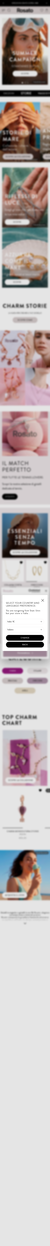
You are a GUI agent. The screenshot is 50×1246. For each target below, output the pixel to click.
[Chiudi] (42, 600)
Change (25, 637)
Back (25, 644)
